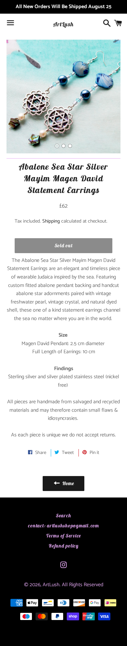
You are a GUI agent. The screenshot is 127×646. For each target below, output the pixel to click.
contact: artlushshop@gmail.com (63, 526)
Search (63, 515)
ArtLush (63, 24)
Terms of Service (63, 536)
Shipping (51, 221)
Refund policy (63, 546)
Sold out (64, 245)
